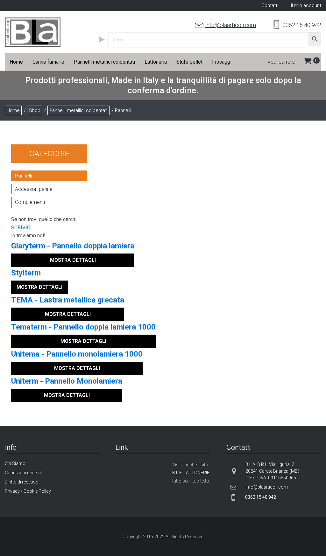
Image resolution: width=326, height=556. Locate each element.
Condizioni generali (24, 472)
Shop (34, 110)
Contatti (269, 5)
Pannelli (23, 176)
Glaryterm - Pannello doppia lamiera (72, 245)
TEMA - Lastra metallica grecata (67, 299)
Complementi (30, 202)
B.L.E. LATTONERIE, (191, 472)
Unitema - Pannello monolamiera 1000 (77, 354)
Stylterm (26, 272)
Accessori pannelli (35, 189)
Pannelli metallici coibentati (78, 110)
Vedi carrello (281, 62)
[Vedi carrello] (312, 62)
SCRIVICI (21, 228)
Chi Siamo (15, 463)
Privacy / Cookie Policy (28, 491)
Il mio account (306, 5)
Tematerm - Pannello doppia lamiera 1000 (83, 327)
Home (13, 110)
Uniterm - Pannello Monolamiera (66, 381)
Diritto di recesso (22, 482)
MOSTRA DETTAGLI (73, 260)
